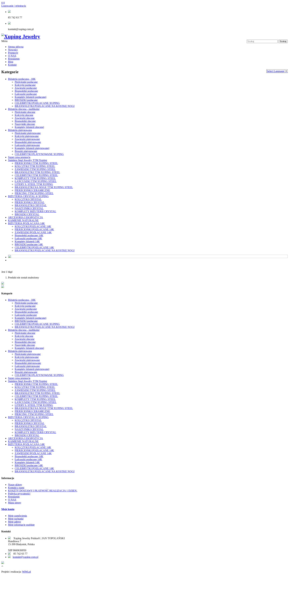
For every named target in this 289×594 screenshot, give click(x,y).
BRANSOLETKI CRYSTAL (31, 205)
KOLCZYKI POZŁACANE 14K (33, 226)
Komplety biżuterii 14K (27, 241)
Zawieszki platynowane (27, 139)
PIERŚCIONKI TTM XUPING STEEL (36, 163)
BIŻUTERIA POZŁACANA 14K (26, 223)
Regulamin (14, 58)
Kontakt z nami (16, 487)
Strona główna (15, 46)
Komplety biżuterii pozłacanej (30, 97)
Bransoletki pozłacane (26, 91)
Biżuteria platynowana (20, 130)
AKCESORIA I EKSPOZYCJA (25, 217)
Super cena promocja (19, 157)
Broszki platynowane (26, 151)
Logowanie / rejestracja (13, 5)
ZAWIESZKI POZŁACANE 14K (33, 232)
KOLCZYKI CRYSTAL (28, 199)
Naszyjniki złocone (25, 124)
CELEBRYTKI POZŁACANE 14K (34, 247)
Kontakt (12, 64)
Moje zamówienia (17, 515)
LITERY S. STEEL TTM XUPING (34, 184)
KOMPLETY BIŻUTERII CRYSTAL (35, 211)
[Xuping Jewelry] (20, 36)
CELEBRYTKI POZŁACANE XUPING (37, 103)
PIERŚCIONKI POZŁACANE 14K (34, 229)
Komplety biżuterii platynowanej (32, 148)
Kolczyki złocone (24, 115)
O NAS (12, 55)
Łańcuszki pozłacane (26, 94)
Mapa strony (14, 502)
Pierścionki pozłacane (26, 82)
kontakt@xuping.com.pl (25, 557)
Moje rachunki (15, 518)
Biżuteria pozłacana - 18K (22, 79)
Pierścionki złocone (25, 112)
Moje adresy (14, 521)
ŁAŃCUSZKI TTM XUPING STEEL (36, 181)
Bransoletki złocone (25, 121)
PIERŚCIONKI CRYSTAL (29, 202)
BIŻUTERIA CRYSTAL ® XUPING (28, 196)
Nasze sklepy (15, 484)
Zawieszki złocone (24, 118)
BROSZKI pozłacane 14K (29, 244)
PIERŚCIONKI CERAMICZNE (32, 190)
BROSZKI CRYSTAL (27, 214)
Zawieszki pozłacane (26, 88)
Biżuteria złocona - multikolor (23, 109)
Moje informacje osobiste (21, 524)
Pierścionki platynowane (28, 133)
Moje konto (7, 509)
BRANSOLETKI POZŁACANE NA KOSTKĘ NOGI (44, 106)
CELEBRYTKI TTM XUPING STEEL (36, 175)
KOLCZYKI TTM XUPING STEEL (35, 166)
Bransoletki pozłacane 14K (29, 235)
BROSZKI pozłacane (26, 100)
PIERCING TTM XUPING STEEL (34, 193)
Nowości (13, 49)
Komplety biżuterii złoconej (29, 127)
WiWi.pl (26, 571)
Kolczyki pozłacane (25, 85)
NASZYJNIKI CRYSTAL (29, 208)
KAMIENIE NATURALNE (23, 220)
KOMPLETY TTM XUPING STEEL (35, 178)
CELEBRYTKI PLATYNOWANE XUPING (39, 154)
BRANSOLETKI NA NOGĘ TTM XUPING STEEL (44, 187)
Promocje (13, 52)
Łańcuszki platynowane (27, 145)
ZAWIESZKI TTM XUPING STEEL (35, 169)
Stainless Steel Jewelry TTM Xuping (27, 160)
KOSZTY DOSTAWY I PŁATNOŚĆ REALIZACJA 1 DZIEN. (42, 490)
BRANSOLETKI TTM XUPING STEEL (37, 172)
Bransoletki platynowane (28, 142)
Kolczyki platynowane (27, 136)
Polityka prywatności (19, 493)
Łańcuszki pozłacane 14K (28, 238)
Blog (10, 61)
